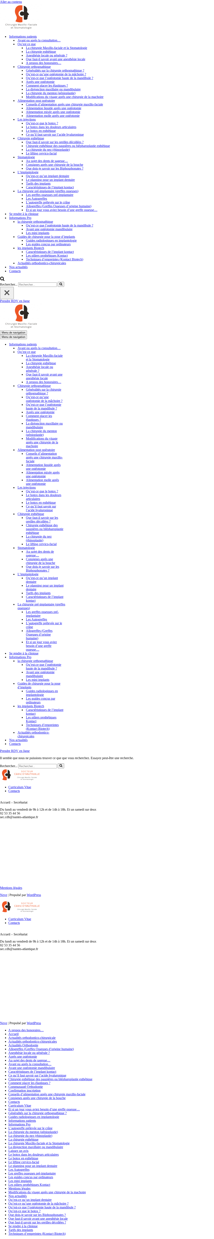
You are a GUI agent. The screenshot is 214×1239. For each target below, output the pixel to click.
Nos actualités (18, 267)
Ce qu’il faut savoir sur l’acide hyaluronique (55, 134)
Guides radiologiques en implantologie (51, 240)
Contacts (15, 271)
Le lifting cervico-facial (41, 153)
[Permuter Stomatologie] (73, 548)
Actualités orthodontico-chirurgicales (42, 263)
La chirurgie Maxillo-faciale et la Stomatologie (56, 48)
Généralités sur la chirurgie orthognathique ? (55, 70)
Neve (3, 895)
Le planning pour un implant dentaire (50, 180)
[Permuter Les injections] (73, 487)
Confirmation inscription (24, 1090)
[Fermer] (7, 293)
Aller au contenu (11, 2)
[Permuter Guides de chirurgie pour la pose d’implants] (73, 685)
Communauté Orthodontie (25, 1086)
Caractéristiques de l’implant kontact (50, 187)
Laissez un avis (18, 1151)
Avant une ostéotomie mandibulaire (49, 229)
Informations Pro (19, 1124)
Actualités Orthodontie (23, 1045)
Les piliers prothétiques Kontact (47, 255)
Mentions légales (11, 888)
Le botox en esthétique (41, 131)
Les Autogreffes (36, 198)
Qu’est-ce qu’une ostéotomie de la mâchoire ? (56, 74)
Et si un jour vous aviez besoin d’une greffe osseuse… (61, 210)
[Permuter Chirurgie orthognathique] (73, 386)
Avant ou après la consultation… (39, 40)
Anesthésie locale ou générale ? (46, 55)
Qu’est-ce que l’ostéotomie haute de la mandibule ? (59, 78)
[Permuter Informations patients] (73, 344)
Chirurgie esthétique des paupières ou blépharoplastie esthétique (68, 146)
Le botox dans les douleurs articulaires (51, 127)
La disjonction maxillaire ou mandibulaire (53, 89)
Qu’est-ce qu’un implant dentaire (47, 176)
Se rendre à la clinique (23, 214)
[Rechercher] (2, 280)
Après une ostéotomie (40, 82)
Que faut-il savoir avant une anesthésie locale (55, 59)
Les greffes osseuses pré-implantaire (49, 195)
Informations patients (22, 1120)
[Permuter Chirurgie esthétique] (73, 514)
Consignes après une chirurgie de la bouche (54, 164)
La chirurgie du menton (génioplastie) (50, 93)
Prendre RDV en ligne (15, 301)
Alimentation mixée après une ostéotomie (53, 112)
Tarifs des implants (38, 183)
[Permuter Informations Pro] (73, 657)
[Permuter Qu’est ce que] (73, 352)
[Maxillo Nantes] (21, 29)
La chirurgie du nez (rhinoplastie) (48, 149)
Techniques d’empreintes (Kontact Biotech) (54, 259)
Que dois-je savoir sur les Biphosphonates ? (54, 168)
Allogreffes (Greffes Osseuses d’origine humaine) (58, 206)
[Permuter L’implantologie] (73, 574)
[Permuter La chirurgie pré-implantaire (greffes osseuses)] (73, 606)
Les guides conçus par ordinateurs (48, 244)
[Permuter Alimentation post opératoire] (73, 450)
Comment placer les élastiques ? (47, 85)
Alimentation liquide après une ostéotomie (53, 108)
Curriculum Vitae (19, 787)
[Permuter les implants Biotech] (73, 706)
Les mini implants (37, 233)
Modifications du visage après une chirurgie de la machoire (64, 97)
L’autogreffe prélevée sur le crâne (48, 202)
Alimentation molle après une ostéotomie (53, 115)
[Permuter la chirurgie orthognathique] (73, 661)
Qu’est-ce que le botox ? (42, 123)
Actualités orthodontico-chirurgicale (32, 1037)
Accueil (13, 1034)
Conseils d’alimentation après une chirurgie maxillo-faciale (64, 104)
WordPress (34, 895)
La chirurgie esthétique (41, 51)
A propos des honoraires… (43, 63)
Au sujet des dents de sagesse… (47, 161)
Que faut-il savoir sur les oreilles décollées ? (55, 142)
